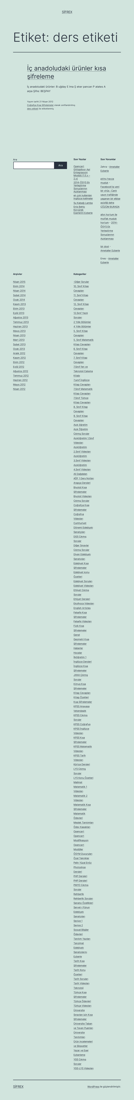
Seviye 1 (78, 920)
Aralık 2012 (19, 353)
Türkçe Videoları (82, 1005)
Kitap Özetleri (81, 697)
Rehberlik (79, 894)
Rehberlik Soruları (83, 898)
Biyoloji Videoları (83, 496)
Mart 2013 (18, 339)
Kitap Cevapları (82, 693)
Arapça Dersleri (82, 482)
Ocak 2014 (19, 299)
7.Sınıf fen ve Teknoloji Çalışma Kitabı (83, 371)
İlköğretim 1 (80, 657)
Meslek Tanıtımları (83, 822)
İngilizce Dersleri (83, 661)
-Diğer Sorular (81, 281)
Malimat (78, 782)
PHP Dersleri (80, 876)
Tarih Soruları (81, 979)
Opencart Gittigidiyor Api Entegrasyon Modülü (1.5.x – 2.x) (82, 172)
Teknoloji (78, 988)
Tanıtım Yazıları (82, 938)
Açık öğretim (81, 424)
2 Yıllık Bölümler (82, 322)
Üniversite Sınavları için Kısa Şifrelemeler (83, 1015)
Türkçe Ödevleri (82, 1001)
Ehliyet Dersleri (82, 599)
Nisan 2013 (19, 335)
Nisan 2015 (19, 281)
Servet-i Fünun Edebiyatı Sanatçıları (82, 912)
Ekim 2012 (18, 362)
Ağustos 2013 (20, 317)
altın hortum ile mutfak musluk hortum (108, 218)
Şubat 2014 (19, 295)
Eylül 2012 (18, 366)
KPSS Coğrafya (82, 724)
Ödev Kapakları (82, 827)
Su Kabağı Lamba (83, 203)
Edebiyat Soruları (83, 581)
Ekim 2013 (18, 308)
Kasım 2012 (19, 357)
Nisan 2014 (19, 290)
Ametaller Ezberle (110, 250)
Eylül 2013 (18, 313)
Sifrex (67, 12)
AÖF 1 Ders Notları (84, 478)
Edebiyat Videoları (83, 585)
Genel (77, 634)
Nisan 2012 (19, 389)
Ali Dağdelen (80, 474)
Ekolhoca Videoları (84, 603)
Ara (15, 159)
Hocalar (78, 652)
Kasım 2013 (19, 304)
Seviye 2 (78, 925)
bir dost (104, 246)
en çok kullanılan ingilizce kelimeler (83, 197)
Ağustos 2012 (20, 371)
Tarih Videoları (81, 983)
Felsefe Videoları (83, 621)
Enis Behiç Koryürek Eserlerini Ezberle (83, 209)
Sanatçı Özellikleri (83, 903)
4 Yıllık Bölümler (82, 326)
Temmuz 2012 (21, 375)
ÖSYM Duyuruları (83, 853)
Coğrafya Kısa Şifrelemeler (40, 105)
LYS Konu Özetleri (83, 777)
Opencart (79, 831)
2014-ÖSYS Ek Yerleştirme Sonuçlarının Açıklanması (82, 187)
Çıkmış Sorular (81, 500)
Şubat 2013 (19, 344)
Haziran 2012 (20, 380)
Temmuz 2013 (21, 322)
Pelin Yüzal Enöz (83, 862)
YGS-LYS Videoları (84, 1068)
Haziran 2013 (20, 326)
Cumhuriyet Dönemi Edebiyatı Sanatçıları (83, 527)
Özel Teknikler (81, 858)
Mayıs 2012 (19, 384)
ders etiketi (32, 108)
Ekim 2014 (19, 286)
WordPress (93, 1086)
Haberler (78, 648)
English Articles (82, 608)
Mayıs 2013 (19, 331)
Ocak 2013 (19, 348)
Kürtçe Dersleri (82, 764)
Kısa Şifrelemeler (83, 702)
